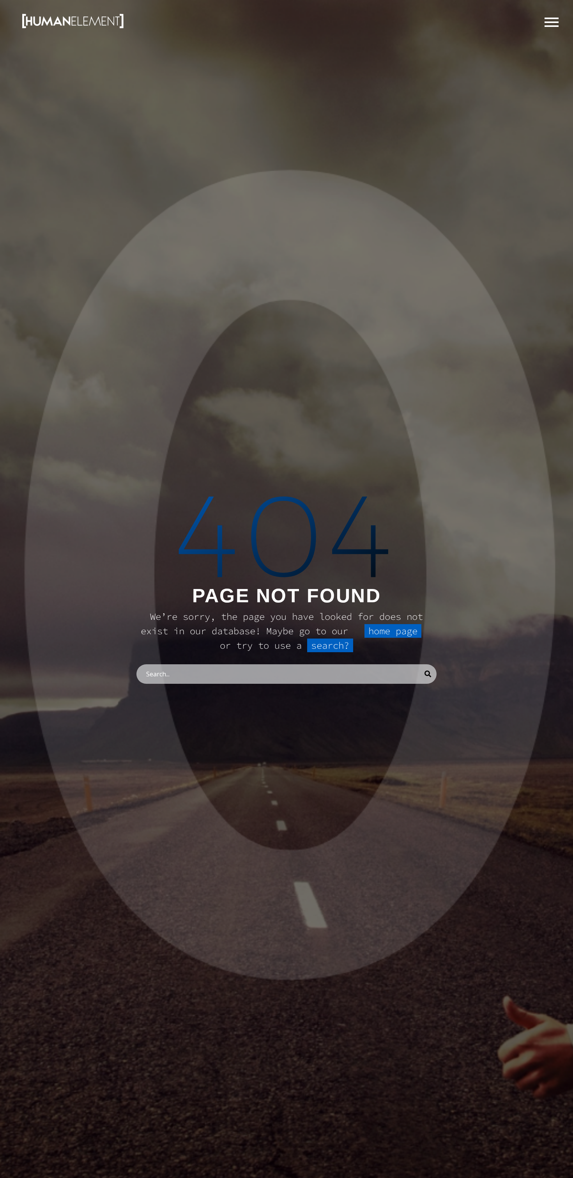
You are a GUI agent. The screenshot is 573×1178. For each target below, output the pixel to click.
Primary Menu (552, 22)
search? (330, 645)
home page (392, 631)
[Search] (428, 674)
